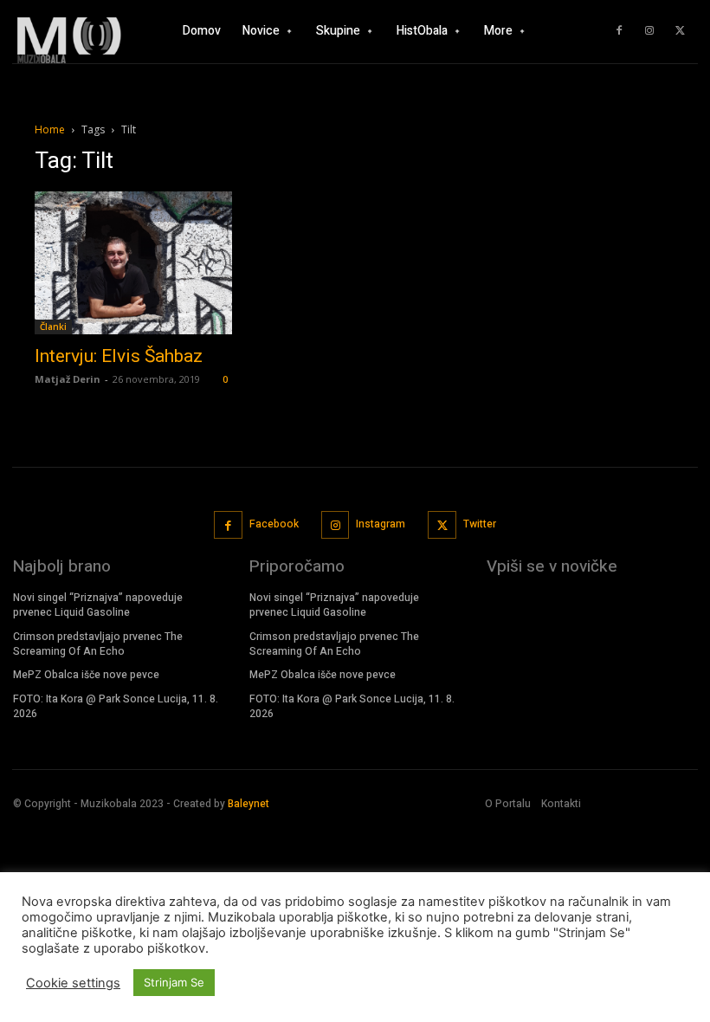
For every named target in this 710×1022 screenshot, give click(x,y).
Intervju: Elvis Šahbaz (119, 356)
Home (50, 129)
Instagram (380, 524)
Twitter (479, 524)
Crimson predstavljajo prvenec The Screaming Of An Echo (98, 644)
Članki (53, 326)
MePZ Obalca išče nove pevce (86, 674)
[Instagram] (649, 31)
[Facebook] (619, 31)
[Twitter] (680, 31)
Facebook (274, 524)
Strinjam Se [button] (174, 982)
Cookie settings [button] (73, 983)
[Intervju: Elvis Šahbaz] (133, 262)
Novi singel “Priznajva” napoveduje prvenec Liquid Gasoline (98, 605)
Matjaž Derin (67, 378)
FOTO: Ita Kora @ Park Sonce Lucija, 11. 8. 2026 (115, 706)
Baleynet (248, 804)
